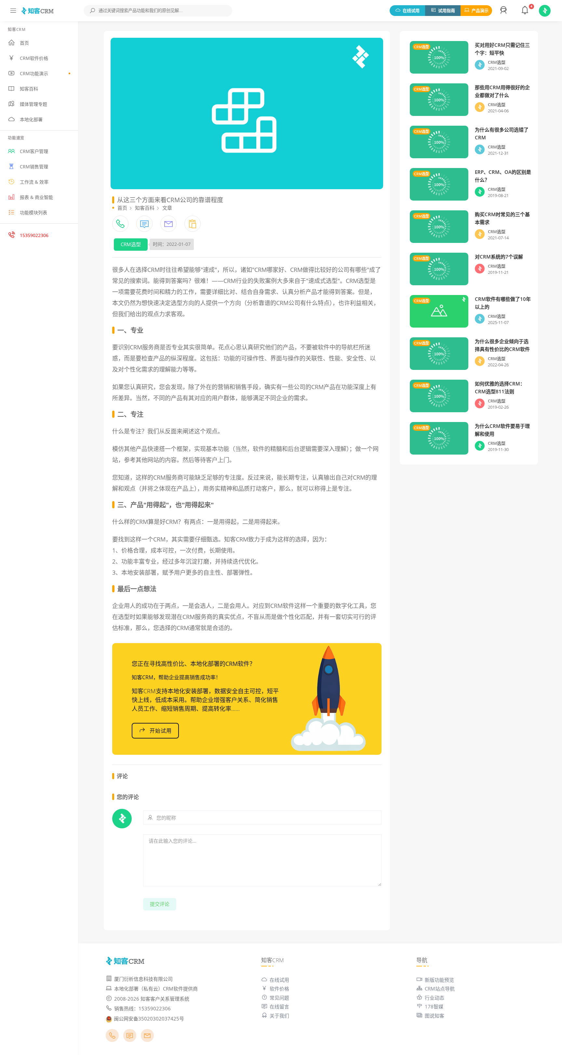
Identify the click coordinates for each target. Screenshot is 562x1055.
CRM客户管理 (34, 151)
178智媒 (434, 1006)
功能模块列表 (33, 212)
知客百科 (29, 89)
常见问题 (279, 997)
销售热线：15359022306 (142, 1008)
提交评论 (159, 904)
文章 (167, 207)
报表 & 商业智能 (36, 197)
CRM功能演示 (34, 73)
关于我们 (279, 1015)
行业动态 (434, 997)
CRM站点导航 (440, 988)
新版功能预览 (439, 980)
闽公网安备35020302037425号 (149, 1018)
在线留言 (279, 1006)
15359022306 (34, 235)
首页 (24, 43)
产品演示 (480, 10)
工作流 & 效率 (34, 182)
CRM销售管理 (34, 166)
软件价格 (279, 988)
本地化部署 (31, 119)
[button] (504, 11)
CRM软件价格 (34, 58)
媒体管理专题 (33, 104)
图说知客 (434, 1015)
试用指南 (446, 10)
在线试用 (411, 10)
